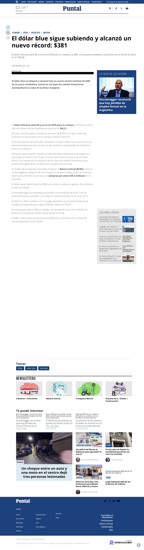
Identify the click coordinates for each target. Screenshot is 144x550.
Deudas (108, 445)
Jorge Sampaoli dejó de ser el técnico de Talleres (118, 482)
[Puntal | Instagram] (114, 501)
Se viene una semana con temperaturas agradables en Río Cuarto (110, 248)
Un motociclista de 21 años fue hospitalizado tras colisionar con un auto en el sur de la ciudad (110, 259)
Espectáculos (70, 2)
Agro (57, 517)
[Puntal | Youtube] (127, 9)
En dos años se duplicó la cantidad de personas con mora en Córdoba (118, 451)
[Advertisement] (75, 105)
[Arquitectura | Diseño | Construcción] (119, 388)
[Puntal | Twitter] (121, 9)
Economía (20, 428)
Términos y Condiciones (23, 539)
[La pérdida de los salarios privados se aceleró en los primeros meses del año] (89, 418)
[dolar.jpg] (53, 72)
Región (41, 2)
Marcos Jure (118, 460)
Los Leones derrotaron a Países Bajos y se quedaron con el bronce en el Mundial (110, 219)
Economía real (51, 428)
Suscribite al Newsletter (107, 516)
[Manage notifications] (139, 545)
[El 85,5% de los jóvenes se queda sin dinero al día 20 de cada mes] (59, 418)
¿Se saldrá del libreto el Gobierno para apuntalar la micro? (88, 451)
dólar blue (31, 368)
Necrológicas (41, 527)
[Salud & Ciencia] (59, 388)
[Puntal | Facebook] (116, 9)
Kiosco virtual (84, 2)
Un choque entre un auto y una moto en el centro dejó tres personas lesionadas (44, 472)
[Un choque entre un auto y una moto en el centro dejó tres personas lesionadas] (44, 448)
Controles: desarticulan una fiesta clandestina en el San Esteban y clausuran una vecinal (110, 239)
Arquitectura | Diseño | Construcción (117, 399)
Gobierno (79, 477)
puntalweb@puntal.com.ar (81, 543)
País (37, 523)
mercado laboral (81, 428)
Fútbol (108, 477)
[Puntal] (23, 502)
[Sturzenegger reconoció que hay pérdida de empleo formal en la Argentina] (29, 418)
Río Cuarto (32, 2)
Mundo (58, 513)
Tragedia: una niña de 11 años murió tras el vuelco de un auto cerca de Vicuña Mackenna (110, 229)
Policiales (59, 2)
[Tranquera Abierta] (89, 388)
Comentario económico (83, 445)
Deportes (49, 2)
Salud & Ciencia (53, 398)
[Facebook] (8, 28)
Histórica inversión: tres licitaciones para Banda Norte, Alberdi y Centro (87, 484)
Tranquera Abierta (84, 398)
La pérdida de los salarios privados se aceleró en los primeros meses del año (89, 423)
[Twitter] (8, 33)
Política (18, 531)
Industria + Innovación (26, 398)
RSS (111, 530)
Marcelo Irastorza (90, 492)
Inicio (23, 2)
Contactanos (107, 520)
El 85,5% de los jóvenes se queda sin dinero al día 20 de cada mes (59, 423)
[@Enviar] (8, 38)
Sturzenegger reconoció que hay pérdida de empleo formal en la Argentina (115, 104)
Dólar (20, 368)
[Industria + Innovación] (29, 388)
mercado (44, 368)
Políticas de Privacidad (38, 539)
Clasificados (96, 2)
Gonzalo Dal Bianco (91, 460)
